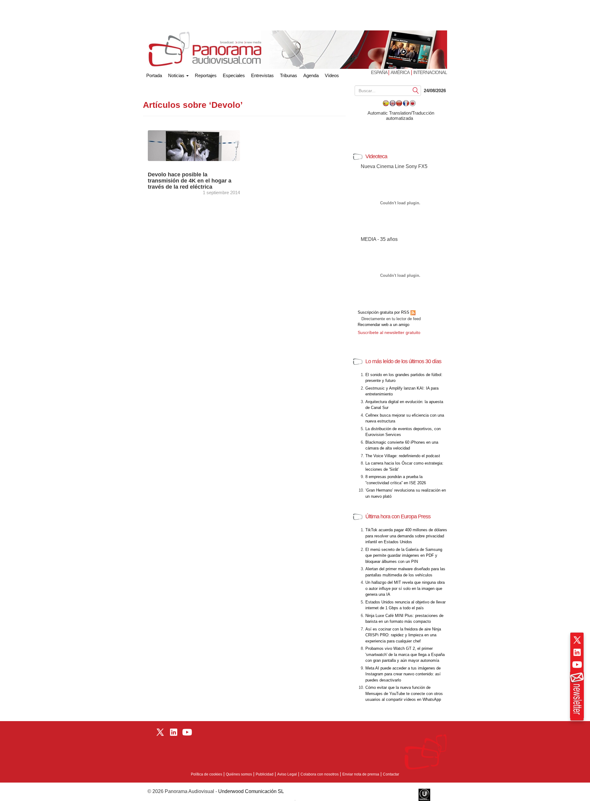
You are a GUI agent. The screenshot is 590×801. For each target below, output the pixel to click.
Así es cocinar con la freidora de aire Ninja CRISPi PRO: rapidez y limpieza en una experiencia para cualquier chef (403, 635)
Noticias (177, 75)
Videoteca (376, 156)
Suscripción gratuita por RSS (384, 312)
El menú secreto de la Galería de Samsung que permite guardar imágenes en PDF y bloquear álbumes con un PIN (403, 555)
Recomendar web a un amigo (383, 324)
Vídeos (332, 75)
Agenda (311, 75)
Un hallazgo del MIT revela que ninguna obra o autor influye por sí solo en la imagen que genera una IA (405, 588)
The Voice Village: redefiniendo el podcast (402, 456)
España (379, 72)
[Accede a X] (577, 640)
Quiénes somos (239, 774)
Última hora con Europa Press (398, 516)
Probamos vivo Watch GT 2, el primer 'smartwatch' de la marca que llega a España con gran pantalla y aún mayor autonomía (405, 654)
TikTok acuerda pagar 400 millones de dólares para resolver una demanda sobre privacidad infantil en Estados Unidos (406, 536)
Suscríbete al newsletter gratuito (389, 332)
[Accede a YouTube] (577, 664)
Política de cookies (206, 774)
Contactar (391, 774)
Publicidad (264, 774)
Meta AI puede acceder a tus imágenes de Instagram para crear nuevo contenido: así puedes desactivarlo (403, 674)
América (400, 72)
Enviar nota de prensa (360, 774)
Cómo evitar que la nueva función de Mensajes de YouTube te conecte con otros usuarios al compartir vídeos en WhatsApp (404, 693)
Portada (154, 74)
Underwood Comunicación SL (251, 791)
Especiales (234, 75)
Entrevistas (262, 75)
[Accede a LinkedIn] (577, 652)
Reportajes (206, 75)
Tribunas (288, 75)
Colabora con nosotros (320, 774)
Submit (415, 90)
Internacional (430, 72)
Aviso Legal (287, 774)
